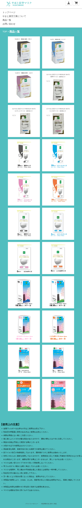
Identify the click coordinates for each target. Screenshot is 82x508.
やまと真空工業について (14, 16)
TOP (5, 32)
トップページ (9, 12)
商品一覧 (7, 20)
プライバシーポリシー (31, 503)
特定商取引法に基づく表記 (49, 503)
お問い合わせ (9, 24)
